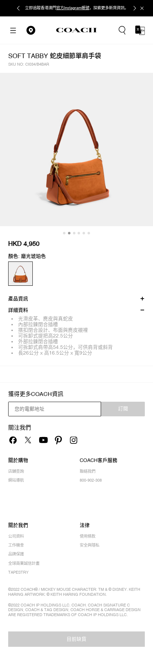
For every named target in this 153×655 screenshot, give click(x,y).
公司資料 (16, 536)
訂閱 (123, 408)
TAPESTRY (18, 572)
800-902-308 (91, 480)
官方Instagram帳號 (72, 7)
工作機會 (16, 545)
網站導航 (16, 480)
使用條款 (87, 536)
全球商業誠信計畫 (23, 563)
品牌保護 (16, 554)
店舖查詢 (16, 471)
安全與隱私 (89, 545)
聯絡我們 (87, 471)
